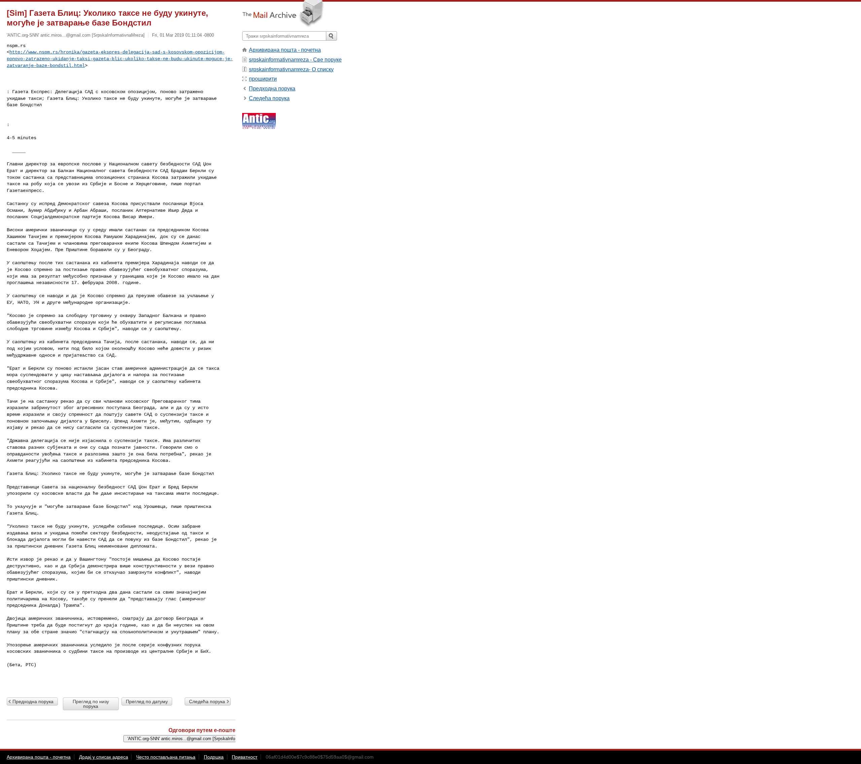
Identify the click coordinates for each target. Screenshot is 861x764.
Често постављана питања (165, 757)
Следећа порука (207, 701)
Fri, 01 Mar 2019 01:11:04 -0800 (183, 35)
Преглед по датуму (147, 701)
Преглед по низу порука (91, 704)
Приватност (244, 757)
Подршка (214, 757)
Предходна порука (32, 701)
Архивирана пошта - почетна (285, 50)
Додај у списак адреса (103, 757)
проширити (263, 79)
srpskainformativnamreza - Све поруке (295, 60)
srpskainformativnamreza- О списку (291, 69)
